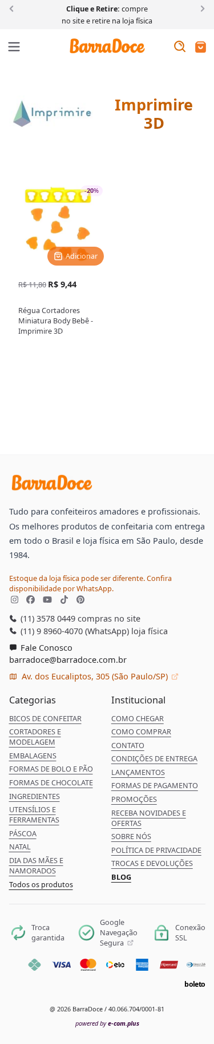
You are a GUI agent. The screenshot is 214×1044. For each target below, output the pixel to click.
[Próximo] (200, 8)
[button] (200, 47)
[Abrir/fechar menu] (14, 47)
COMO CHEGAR (137, 718)
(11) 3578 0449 (46, 618)
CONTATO (127, 745)
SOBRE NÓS (131, 836)
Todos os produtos (41, 884)
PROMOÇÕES (134, 799)
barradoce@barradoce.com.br (68, 659)
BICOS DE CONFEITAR (45, 718)
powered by (107, 1023)
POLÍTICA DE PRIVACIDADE (156, 850)
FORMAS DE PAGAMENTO (154, 785)
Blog (121, 877)
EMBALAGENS (32, 755)
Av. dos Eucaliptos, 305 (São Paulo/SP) (94, 676)
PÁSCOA (23, 833)
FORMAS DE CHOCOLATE (51, 782)
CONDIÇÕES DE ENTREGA (154, 758)
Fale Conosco (45, 647)
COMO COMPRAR (141, 731)
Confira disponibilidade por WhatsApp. (90, 583)
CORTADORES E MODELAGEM (35, 736)
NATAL (20, 846)
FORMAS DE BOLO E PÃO (51, 769)
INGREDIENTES (34, 796)
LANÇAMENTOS (138, 772)
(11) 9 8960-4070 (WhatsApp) (73, 630)
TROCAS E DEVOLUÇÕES (152, 863)
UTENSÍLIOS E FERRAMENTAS (34, 814)
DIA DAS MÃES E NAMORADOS (36, 865)
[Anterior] (13, 8)
